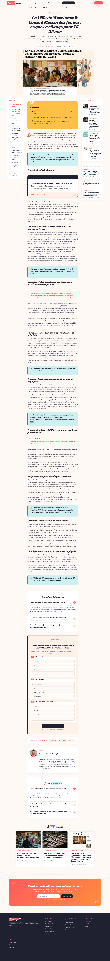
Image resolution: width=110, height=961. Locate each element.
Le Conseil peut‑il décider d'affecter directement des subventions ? (48, 805)
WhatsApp (63, 740)
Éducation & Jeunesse (68, 3)
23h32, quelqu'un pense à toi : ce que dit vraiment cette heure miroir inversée (94, 138)
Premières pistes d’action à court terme (16, 157)
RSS (100, 958)
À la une (27, 3)
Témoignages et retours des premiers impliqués (17, 164)
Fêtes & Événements (82, 3)
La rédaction (88, 926)
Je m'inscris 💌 (66, 896)
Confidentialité (12, 945)
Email (72, 740)
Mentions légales (13, 942)
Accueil (10, 7)
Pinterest (53, 740)
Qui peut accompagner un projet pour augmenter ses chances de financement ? (49, 626)
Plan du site (11, 947)
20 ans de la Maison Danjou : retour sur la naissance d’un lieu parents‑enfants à (51, 298)
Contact (11, 950)
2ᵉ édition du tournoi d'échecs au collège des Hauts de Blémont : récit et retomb (52, 443)
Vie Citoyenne (34, 3)
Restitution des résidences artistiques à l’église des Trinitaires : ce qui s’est (50, 293)
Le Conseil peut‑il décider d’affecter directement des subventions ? (48, 619)
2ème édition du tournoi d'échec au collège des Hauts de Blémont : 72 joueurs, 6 (52, 441)
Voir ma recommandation (53, 726)
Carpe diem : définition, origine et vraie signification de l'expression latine (91, 173)
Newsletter (99, 3)
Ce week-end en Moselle (71, 930)
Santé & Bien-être (45, 3)
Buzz (14, 2)
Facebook (44, 740)
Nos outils (87, 921)
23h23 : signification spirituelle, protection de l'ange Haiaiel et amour (94, 123)
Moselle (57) (68, 924)
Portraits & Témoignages (51, 934)
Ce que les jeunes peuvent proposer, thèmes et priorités (16, 128)
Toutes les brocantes (70, 922)
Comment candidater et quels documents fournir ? (48, 602)
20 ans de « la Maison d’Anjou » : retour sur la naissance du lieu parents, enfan (51, 295)
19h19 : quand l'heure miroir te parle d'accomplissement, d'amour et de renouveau (95, 152)
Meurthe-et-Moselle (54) (71, 927)
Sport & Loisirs (56, 3)
